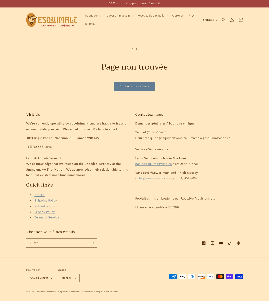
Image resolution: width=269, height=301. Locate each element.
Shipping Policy (45, 201)
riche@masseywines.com (153, 178)
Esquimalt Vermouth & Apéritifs (52, 292)
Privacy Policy (44, 212)
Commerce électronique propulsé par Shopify (93, 292)
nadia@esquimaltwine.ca (153, 164)
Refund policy (44, 206)
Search (39, 195)
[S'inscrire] (92, 242)
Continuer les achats (134, 86)
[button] (92, 16)
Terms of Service (46, 217)
